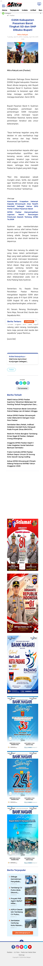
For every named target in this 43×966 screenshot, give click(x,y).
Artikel (33, 10)
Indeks (25, 10)
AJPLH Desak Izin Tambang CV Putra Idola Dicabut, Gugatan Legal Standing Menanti (17, 912)
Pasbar (11, 369)
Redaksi (9, 952)
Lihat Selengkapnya (22, 933)
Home (4, 10)
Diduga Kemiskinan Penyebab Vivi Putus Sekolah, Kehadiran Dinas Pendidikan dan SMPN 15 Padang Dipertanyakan (17, 879)
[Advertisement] (21, 495)
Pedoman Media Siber (28, 952)
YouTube (31, 950)
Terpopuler (14, 10)
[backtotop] (21, 942)
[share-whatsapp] (24, 383)
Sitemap (21, 955)
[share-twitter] (20, 383)
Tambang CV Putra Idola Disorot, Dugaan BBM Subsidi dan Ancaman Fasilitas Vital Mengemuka (16, 890)
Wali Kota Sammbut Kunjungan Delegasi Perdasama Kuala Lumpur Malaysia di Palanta (20, 360)
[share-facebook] (17, 383)
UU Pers (16, 952)
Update (29, 321)
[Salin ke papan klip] (28, 383)
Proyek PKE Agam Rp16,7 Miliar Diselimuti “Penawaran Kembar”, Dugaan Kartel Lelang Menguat (16, 901)
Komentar (23, 388)
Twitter (27, 950)
